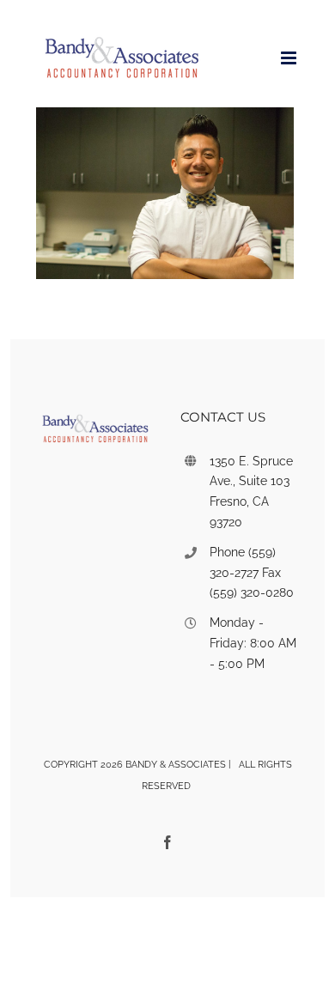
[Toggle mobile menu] (290, 58)
